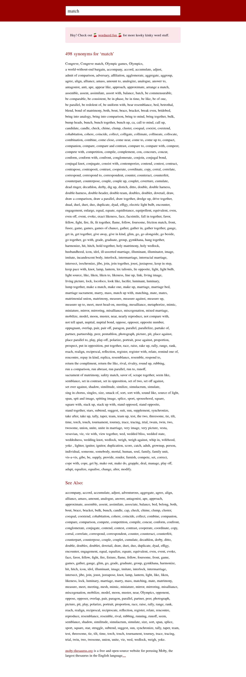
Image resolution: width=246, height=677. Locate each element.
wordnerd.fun (108, 35)
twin (162, 422)
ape (91, 87)
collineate (155, 134)
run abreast (99, 369)
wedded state (156, 433)
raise (134, 345)
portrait (128, 339)
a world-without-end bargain (85, 69)
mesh (104, 586)
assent (84, 92)
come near (123, 139)
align (78, 81)
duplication (115, 445)
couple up (119, 180)
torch (77, 422)
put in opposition (91, 345)
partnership (84, 333)
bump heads (73, 122)
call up (160, 122)
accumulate (143, 69)
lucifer (126, 281)
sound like (149, 392)
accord (128, 69)
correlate (169, 169)
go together (73, 239)
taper (103, 416)
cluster (126, 128)
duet (85, 204)
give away (100, 233)
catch (137, 445)
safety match (109, 375)
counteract (144, 175)
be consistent (97, 98)
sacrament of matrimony (82, 375)
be (88, 457)
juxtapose (146, 263)
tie (167, 416)
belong (163, 504)
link (139, 275)
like (86, 275)
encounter (163, 204)
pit (149, 333)
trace (125, 422)
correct (162, 457)
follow (126, 222)
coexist (151, 128)
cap (126, 510)
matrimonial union (78, 298)
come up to (153, 139)
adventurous (130, 492)
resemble (137, 357)
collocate (170, 134)
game (78, 228)
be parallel (72, 104)
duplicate (103, 204)
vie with (91, 433)
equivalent (160, 210)
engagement (73, 210)
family (145, 451)
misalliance (114, 310)
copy (147, 169)
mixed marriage (157, 310)
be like (146, 98)
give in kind (117, 233)
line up (130, 275)
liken (94, 275)
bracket (134, 110)
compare (89, 145)
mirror (85, 310)
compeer (172, 145)
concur (162, 151)
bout (114, 110)
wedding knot (93, 439)
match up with (123, 292)
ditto (133, 186)
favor (166, 216)
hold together (105, 245)
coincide (101, 134)
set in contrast (91, 380)
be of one (159, 98)
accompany (114, 69)
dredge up (144, 198)
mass (108, 292)
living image (152, 275)
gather (124, 228)
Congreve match (92, 63)
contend (146, 163)
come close (106, 139)
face (122, 216)
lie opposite (142, 269)
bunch (88, 122)
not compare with (156, 316)
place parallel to (76, 339)
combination (74, 139)
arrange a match (157, 87)
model (83, 316)
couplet (133, 180)
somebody (103, 451)
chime (105, 128)
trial (145, 422)
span (68, 398)
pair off (106, 327)
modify (126, 469)
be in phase (115, 98)
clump (116, 128)
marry (99, 292)
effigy (124, 204)
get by (93, 463)
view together (108, 433)
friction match (156, 222)
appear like (103, 87)
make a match (96, 286)
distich (123, 186)
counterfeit (161, 175)
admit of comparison (79, 75)
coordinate (135, 169)
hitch (90, 245)
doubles (134, 192)
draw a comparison (78, 198)
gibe (82, 457)
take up (85, 416)
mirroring (97, 310)
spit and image (84, 398)
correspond (73, 175)
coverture (146, 180)
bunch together (104, 122)
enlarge (89, 210)
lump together (75, 286)
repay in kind (89, 357)
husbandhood (74, 251)
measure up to (75, 304)
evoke (92, 216)
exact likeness (107, 216)
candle (85, 128)
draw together (125, 198)
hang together (154, 239)
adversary (102, 75)
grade (99, 239)
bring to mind (134, 116)
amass (100, 81)
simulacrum (137, 386)
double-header (98, 192)
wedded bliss (136, 433)
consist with (110, 163)
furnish (131, 457)
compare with (155, 145)
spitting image (106, 398)
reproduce (72, 616)
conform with (88, 157)
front (171, 222)
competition (94, 151)
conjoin (139, 157)
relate (152, 351)
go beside (167, 233)
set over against (76, 386)
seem (162, 616)
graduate (111, 239)
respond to (152, 357)
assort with (113, 92)
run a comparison (77, 369)
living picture (74, 281)
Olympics (135, 63)
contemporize (129, 163)
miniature (72, 310)
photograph (126, 333)
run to (131, 369)
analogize (129, 81)
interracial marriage (152, 257)
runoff (141, 369)
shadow (94, 386)
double (142, 186)
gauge (171, 228)
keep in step (163, 263)
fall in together (151, 216)
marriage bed (160, 286)
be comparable (75, 98)
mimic (171, 304)
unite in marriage (110, 427)
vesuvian (71, 433)
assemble (71, 92)
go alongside (150, 233)
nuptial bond (105, 322)
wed (122, 433)
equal (100, 210)
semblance (72, 380)
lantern (110, 269)
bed (156, 104)
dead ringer (73, 186)
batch (139, 92)
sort (122, 392)
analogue (144, 81)
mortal (116, 451)
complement (126, 151)
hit (84, 245)
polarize (115, 339)
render (120, 457)
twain (153, 422)
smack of (112, 392)
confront (105, 157)
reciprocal (93, 351)
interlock (110, 257)
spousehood (144, 398)
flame (116, 222)
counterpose (91, 180)
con (139, 151)
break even (148, 110)
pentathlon (109, 333)
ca (133, 122)
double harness (159, 186)
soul (137, 451)
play (92, 339)
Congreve (72, 63)
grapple (133, 463)
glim (130, 233)
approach (119, 87)
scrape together (143, 375)
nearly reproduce (130, 316)
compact (168, 139)
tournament (100, 422)
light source (73, 275)
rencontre (71, 357)
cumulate (161, 180)
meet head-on (105, 304)
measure (115, 298)
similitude (108, 386)
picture (141, 333)
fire (86, 222)
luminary (153, 281)
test (132, 416)
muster (104, 316)
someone (87, 451)
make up (129, 286)
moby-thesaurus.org (79, 650)
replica (105, 357)
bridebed (164, 110)
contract (171, 163)
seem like (162, 375)
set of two (135, 380)
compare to (136, 145)
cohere (89, 134)
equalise (94, 469)
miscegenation (134, 310)
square (159, 398)
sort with (133, 392)
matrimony (100, 298)
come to (137, 139)
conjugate (93, 163)
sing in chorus (75, 392)
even (173, 210)
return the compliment (80, 363)
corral (157, 169)
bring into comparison (108, 116)
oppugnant (72, 327)
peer (97, 333)
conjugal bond (156, 157)
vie (81, 433)
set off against (153, 380)
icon (89, 251)
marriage (143, 286)
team (112, 416)
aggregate (152, 75)
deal (143, 463)
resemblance (120, 357)
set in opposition (114, 380)
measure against (134, 298)
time (68, 422)
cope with (72, 463)
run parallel (117, 369)
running (141, 616)
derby (102, 186)
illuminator (155, 251)
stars (90, 410)
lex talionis (124, 269)
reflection (108, 351)
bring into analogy (78, 116)
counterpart (73, 180)
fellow (69, 222)
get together (83, 233)
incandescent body (89, 257)
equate (110, 210)
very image (131, 427)
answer (120, 498)
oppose (121, 322)
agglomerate (134, 75)
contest (159, 163)
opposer (133, 322)
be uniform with (114, 104)
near (114, 316)
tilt (173, 416)
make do (120, 463)
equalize (80, 469)
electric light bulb (142, 204)
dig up (112, 186)
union (83, 427)
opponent (162, 592)
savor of (125, 375)
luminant (138, 281)
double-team (118, 192)
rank (172, 345)
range (163, 345)
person (170, 445)
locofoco (100, 281)
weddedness (73, 439)
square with (73, 404)
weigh (122, 439)
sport (131, 398)
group (123, 239)
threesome (156, 416)
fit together (102, 222)
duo (92, 204)
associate (131, 504)
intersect (71, 263)
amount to (114, 81)
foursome (138, 222)
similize (121, 386)
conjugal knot (74, 163)
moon (94, 316)
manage (153, 463)
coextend (164, 128)
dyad (114, 204)
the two (142, 416)
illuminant (138, 251)
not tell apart (74, 322)
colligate (126, 134)
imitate (70, 257)
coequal (138, 128)
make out (106, 463)
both (106, 110)
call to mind (145, 122)
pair (96, 327)
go (137, 233)
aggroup (166, 75)
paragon (118, 327)
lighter (79, 445)
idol (96, 251)
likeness (117, 275)
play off (166, 463)
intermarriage (128, 257)
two (169, 422)
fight (79, 222)
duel (77, 204)
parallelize (145, 327)
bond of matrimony (88, 110)
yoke (69, 445)
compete (144, 457)
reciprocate (109, 610)
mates (163, 292)
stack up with (106, 404)
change (106, 469)
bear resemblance (139, 104)
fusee (69, 228)
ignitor (100, 445)
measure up (155, 298)
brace (123, 110)
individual (72, 451)
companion (73, 145)
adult (146, 445)
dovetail (159, 192)
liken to (105, 275)
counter (130, 175)
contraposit (90, 169)
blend (69, 110)
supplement (142, 410)
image (169, 251)
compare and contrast (111, 145)
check (95, 128)
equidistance (125, 210)
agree (69, 81)
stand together (75, 410)
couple (106, 180)
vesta (163, 427)
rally (154, 345)
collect (113, 134)
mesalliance (137, 304)
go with (88, 239)
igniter (90, 445)
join (106, 263)
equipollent (143, 210)
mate (153, 292)
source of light (168, 392)
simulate (153, 386)
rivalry (132, 363)
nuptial (90, 322)
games (88, 228)
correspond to (92, 175)
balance (128, 92)
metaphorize (156, 304)
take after (71, 416)
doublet (147, 192)
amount (93, 498)
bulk (171, 116)
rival (123, 363)
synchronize (159, 410)
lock (89, 281)
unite (92, 427)
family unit (160, 451)
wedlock (110, 439)
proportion (161, 339)
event (82, 216)
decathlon (89, 186)
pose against (143, 339)
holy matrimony (127, 245)
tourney (115, 422)
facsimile (132, 216)
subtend (100, 410)
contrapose (72, 169)
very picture (149, 427)
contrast (105, 169)
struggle (97, 627)
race (126, 345)
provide (108, 457)
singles (91, 392)
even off (70, 216)
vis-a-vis (71, 457)
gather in (136, 228)
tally (95, 416)
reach (69, 351)
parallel (131, 327)
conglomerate (122, 157)
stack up (89, 404)
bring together (156, 116)
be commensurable (158, 92)
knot (91, 269)
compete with (74, 151)
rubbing (158, 363)
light (155, 269)
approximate (135, 87)
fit (91, 222)
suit (122, 410)
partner (70, 333)
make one (114, 286)
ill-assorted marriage (115, 251)
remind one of (168, 351)
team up (123, 416)
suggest (113, 410)
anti (84, 87)
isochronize (87, 263)
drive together (162, 198)
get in (69, 233)
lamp (99, 269)
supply (96, 457)
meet (90, 304)
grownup (158, 445)
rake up (144, 345)
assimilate (97, 92)
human (127, 451)
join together (120, 263)
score (128, 445)
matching (141, 292)
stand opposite (149, 404)
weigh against (137, 439)
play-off (102, 339)
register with (138, 351)
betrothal (166, 104)
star (87, 627)
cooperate (119, 169)
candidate (72, 128)
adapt (69, 469)
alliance (89, 81)
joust (134, 263)
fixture (111, 557)
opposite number (151, 322)
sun (129, 410)
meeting (121, 304)
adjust (157, 69)
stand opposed (127, 404)
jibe (99, 263)
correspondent (113, 175)
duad (68, 204)
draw (170, 192)
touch (86, 422)
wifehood (168, 439)
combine (90, 139)
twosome (71, 427)
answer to (158, 81)
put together (113, 345)
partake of (162, 327)
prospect (71, 345)
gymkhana (136, 239)
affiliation (117, 75)
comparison (87, 521)
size (101, 392)
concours (150, 151)
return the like (108, 363)
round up (145, 363)
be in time (132, 98)
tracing (135, 422)
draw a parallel (104, 198)
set (153, 457)
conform (71, 157)
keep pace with (75, 269)
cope (84, 463)
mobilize (71, 316)
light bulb (167, 269)
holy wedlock (149, 245)
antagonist (72, 87)
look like (114, 281)
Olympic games (116, 63)
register (122, 351)
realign (79, 351)
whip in (154, 439)
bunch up (123, 122)
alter (116, 469)
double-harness (75, 192)
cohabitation (73, 134)
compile (110, 151)
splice (122, 398)
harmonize (72, 245)
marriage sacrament (79, 292)
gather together (155, 228)
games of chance (106, 228)
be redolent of (91, 104)
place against (162, 333)
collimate (140, 134)
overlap (87, 327)
